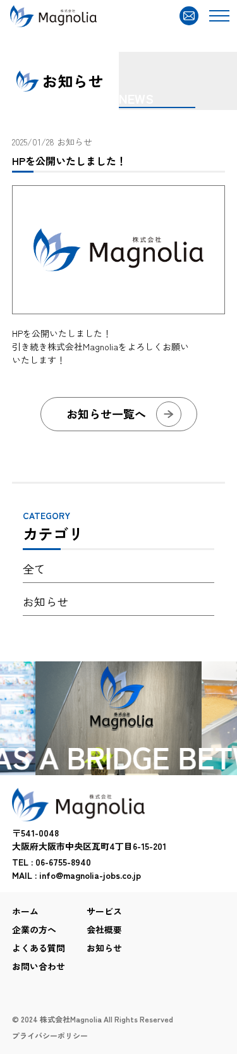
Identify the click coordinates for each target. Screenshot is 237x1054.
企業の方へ (34, 929)
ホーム (25, 911)
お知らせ (74, 141)
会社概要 (104, 929)
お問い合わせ (38, 966)
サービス (104, 911)
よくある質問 (38, 947)
